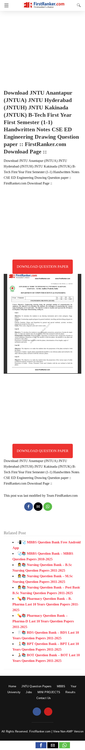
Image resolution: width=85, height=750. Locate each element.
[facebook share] (28, 506)
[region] (42, 49)
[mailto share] (38, 506)
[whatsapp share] (47, 506)
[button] (41, 745)
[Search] (78, 5)
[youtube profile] (48, 712)
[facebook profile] (37, 712)
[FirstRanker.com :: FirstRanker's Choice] (43, 3)
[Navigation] (5, 5)
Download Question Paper (42, 266)
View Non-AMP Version (68, 731)
